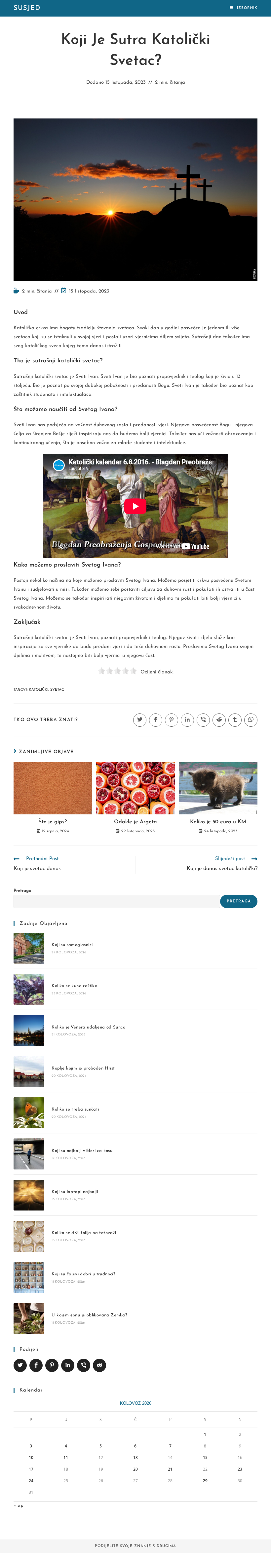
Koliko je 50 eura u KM (218, 822)
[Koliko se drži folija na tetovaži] (29, 1236)
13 (135, 1457)
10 (31, 1457)
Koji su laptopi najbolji (75, 1192)
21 (170, 1469)
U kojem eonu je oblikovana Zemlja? (89, 1315)
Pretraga (22, 891)
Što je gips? (53, 822)
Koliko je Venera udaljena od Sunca (89, 1027)
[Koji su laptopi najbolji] (29, 1195)
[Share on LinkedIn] (67, 1365)
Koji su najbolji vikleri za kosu (82, 1151)
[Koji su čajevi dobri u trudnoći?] (29, 1277)
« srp (18, 1505)
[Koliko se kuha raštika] (29, 989)
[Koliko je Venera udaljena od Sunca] (29, 1030)
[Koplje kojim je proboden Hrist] (29, 1071)
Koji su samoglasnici (72, 945)
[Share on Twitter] (20, 1365)
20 (135, 1469)
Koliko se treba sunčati (75, 1109)
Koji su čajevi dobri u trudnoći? (83, 1274)
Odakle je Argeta (135, 822)
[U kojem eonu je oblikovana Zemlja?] (29, 1318)
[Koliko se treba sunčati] (29, 1112)
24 (31, 1481)
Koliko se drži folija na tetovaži (84, 1233)
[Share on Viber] (83, 1365)
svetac (57, 690)
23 (240, 1469)
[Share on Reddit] (99, 1365)
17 (31, 1469)
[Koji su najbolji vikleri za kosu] (29, 1153)
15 (205, 1457)
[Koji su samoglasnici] (29, 948)
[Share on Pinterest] (51, 1365)
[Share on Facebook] (36, 1365)
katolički (38, 690)
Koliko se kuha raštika (74, 986)
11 (65, 1457)
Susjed (27, 8)
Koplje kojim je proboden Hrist (83, 1068)
